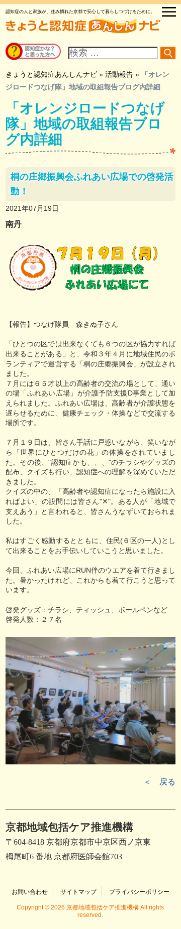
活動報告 (119, 74)
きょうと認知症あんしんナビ (51, 74)
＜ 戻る (159, 781)
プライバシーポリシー (139, 891)
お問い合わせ (30, 891)
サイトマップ (78, 891)
